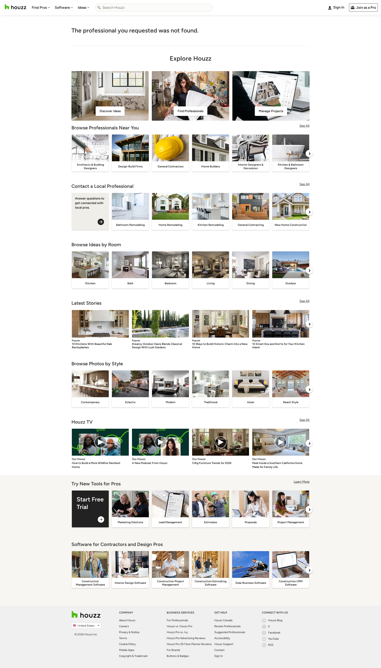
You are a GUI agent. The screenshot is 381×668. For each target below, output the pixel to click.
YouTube (273, 638)
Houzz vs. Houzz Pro (179, 626)
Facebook (274, 632)
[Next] (309, 154)
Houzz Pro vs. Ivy (177, 632)
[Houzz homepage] (15, 6)
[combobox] (154, 7)
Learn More (302, 482)
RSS (270, 645)
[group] (90, 509)
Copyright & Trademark (133, 656)
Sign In (218, 656)
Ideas (82, 7)
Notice (135, 632)
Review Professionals (227, 626)
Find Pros (39, 7)
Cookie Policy (127, 644)
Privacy (123, 632)
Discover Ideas (110, 111)
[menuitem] (40, 7)
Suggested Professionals (229, 632)
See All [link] (304, 126)
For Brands (173, 650)
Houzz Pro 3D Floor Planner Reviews (189, 644)
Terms (123, 638)
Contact (219, 650)
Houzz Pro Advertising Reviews (186, 638)
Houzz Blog (275, 620)
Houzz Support (223, 644)
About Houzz (127, 620)
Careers (124, 626)
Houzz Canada (223, 620)
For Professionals (177, 620)
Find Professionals (190, 111)
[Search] (99, 7)
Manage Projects (271, 111)
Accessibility (222, 638)
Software (62, 7)
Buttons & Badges (178, 656)
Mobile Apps (126, 650)
